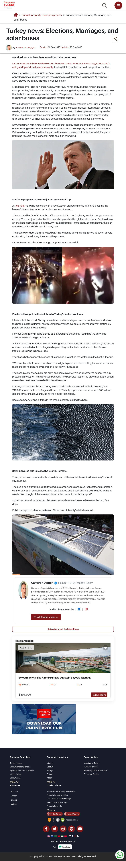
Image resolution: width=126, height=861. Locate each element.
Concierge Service (91, 774)
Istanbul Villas (15, 774)
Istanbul (20, 205)
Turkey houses (16, 763)
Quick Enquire (99, 695)
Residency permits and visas (95, 770)
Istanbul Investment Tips (57, 802)
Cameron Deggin (25, 47)
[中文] (59, 836)
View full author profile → (46, 617)
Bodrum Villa (15, 778)
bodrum (14, 804)
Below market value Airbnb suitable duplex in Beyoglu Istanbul (55, 677)
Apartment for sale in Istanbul (22, 770)
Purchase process (91, 767)
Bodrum (50, 767)
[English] (49, 836)
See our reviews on (63, 841)
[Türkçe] (66, 836)
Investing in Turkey (91, 763)
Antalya (50, 774)
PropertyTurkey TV (54, 806)
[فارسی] (62, 836)
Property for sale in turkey (57, 795)
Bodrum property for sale (20, 767)
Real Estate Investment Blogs (59, 799)
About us (14, 791)
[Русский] (52, 836)
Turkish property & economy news (42, 15)
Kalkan (49, 778)
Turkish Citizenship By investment (61, 791)
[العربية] (55, 836)
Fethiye (50, 770)
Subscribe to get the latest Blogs (63, 629)
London (14, 796)
